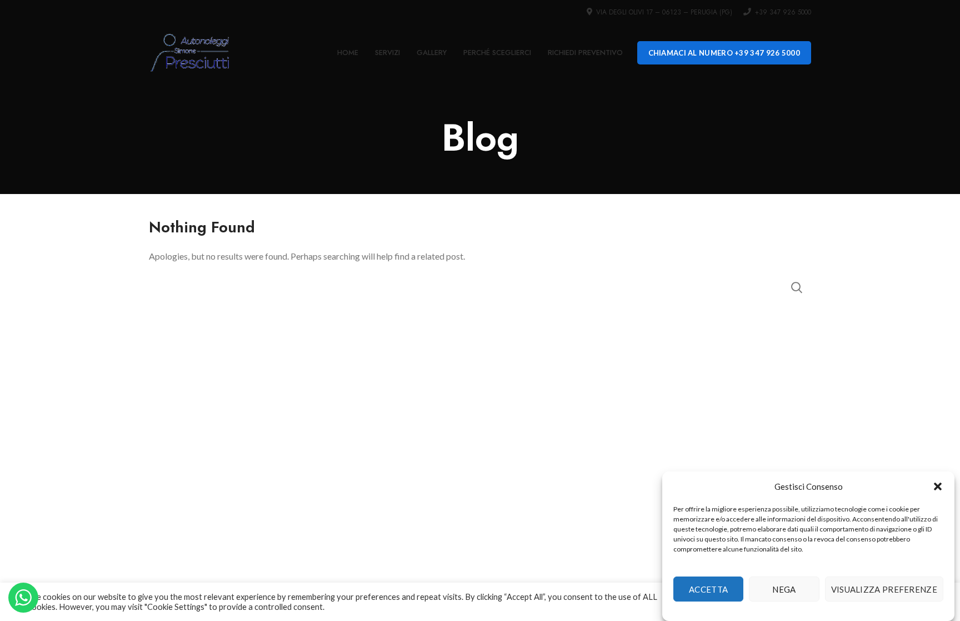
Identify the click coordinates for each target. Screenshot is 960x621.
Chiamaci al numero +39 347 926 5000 (724, 52)
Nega (784, 589)
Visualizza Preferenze (884, 589)
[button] (937, 486)
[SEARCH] (796, 287)
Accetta (708, 589)
